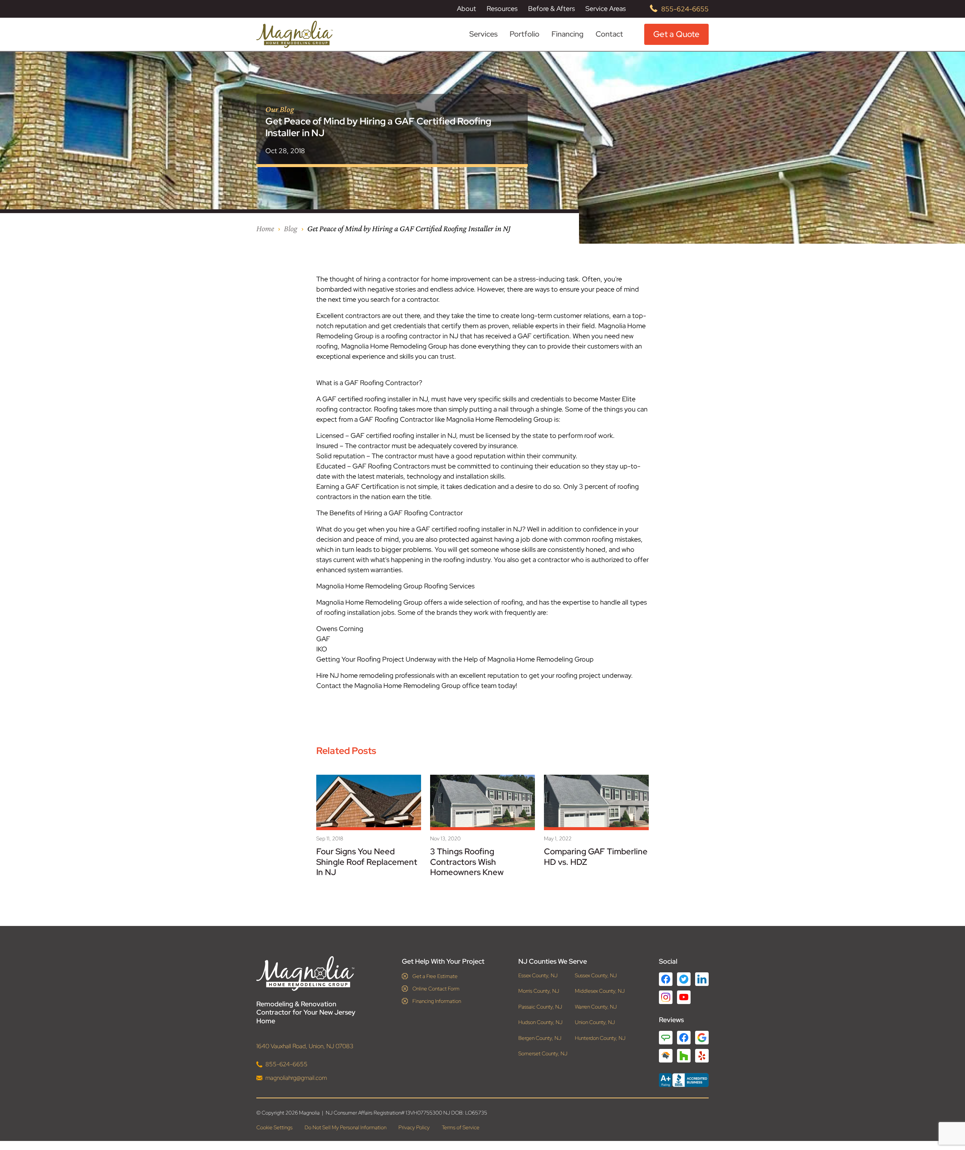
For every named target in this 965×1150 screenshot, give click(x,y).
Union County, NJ (595, 1022)
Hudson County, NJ (540, 1022)
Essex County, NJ (538, 975)
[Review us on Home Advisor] (665, 1055)
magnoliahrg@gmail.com (296, 1078)
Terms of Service (460, 1127)
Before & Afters (551, 8)
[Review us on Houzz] (683, 1055)
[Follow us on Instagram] (665, 997)
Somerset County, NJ (542, 1053)
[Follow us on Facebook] (665, 979)
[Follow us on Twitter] (683, 979)
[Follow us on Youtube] (683, 997)
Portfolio (524, 34)
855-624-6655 (685, 9)
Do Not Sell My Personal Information (345, 1127)
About (466, 9)
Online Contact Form (436, 988)
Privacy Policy (414, 1127)
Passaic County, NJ (540, 1007)
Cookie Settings (274, 1127)
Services (483, 34)
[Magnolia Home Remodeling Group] (294, 34)
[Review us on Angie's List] (665, 1037)
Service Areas (605, 9)
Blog (290, 228)
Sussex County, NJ (596, 975)
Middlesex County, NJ (600, 991)
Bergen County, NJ (539, 1038)
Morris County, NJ (538, 991)
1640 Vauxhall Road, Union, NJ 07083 (305, 1046)
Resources (502, 9)
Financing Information (436, 1001)
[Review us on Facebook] (683, 1037)
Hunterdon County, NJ (600, 1038)
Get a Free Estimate (435, 976)
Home (265, 228)
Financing (567, 34)
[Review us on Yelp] (701, 1055)
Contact (609, 34)
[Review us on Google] (701, 1037)
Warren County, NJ (596, 1007)
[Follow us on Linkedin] (701, 979)
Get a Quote (676, 34)
